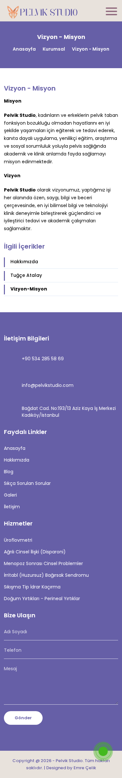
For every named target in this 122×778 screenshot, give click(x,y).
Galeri (10, 495)
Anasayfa (24, 49)
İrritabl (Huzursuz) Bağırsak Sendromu (46, 575)
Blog (8, 471)
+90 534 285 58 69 (43, 358)
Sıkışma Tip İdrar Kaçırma (32, 587)
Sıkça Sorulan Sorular (27, 483)
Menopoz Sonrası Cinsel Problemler (43, 563)
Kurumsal (54, 49)
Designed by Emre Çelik (71, 768)
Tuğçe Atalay (26, 275)
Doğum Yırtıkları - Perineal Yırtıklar (42, 598)
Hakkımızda (24, 261)
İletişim (12, 506)
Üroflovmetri (18, 540)
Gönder (23, 718)
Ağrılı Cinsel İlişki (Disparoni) (35, 552)
